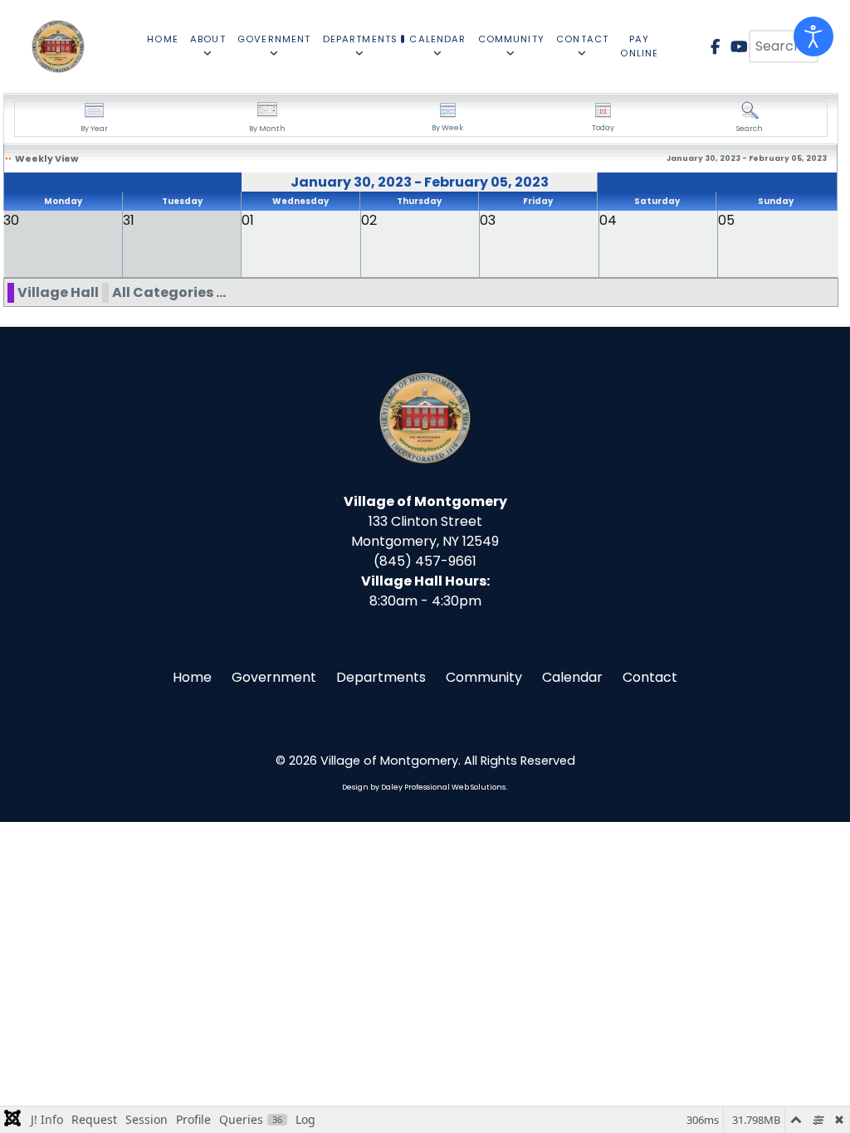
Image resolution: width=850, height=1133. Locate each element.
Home (192, 677)
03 (488, 220)
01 (248, 220)
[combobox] (783, 46)
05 (726, 220)
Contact (650, 677)
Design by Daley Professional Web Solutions (424, 787)
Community (484, 677)
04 (608, 220)
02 (369, 220)
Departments (381, 677)
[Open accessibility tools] (813, 36)
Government (274, 677)
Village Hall (58, 292)
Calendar (572, 677)
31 (128, 220)
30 (11, 220)
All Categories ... (169, 292)
